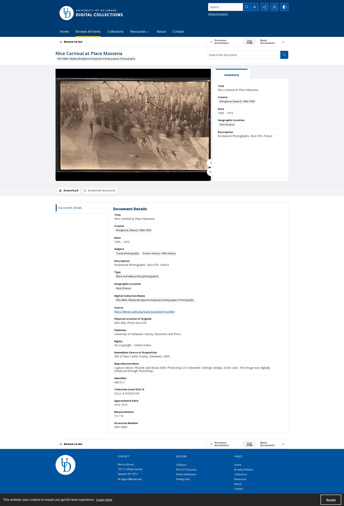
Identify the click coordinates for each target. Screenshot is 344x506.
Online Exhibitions (186, 474)
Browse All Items (88, 31)
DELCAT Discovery (186, 469)
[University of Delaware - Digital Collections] (91, 13)
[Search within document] (284, 55)
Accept (331, 499)
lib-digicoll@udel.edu (130, 479)
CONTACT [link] (123, 456)
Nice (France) (227, 124)
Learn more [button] (104, 499)
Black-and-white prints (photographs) (137, 276)
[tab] (232, 74)
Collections (115, 31)
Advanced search (218, 14)
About (161, 31)
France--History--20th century (159, 253)
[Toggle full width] (211, 163)
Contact (178, 31)
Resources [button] (138, 31)
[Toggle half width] (211, 172)
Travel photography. (127, 253)
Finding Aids (183, 479)
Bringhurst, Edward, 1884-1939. (237, 101)
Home (64, 31)
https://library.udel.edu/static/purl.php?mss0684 (144, 312)
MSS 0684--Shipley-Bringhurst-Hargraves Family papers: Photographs (96, 58)
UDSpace (181, 465)
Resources (240, 479)
